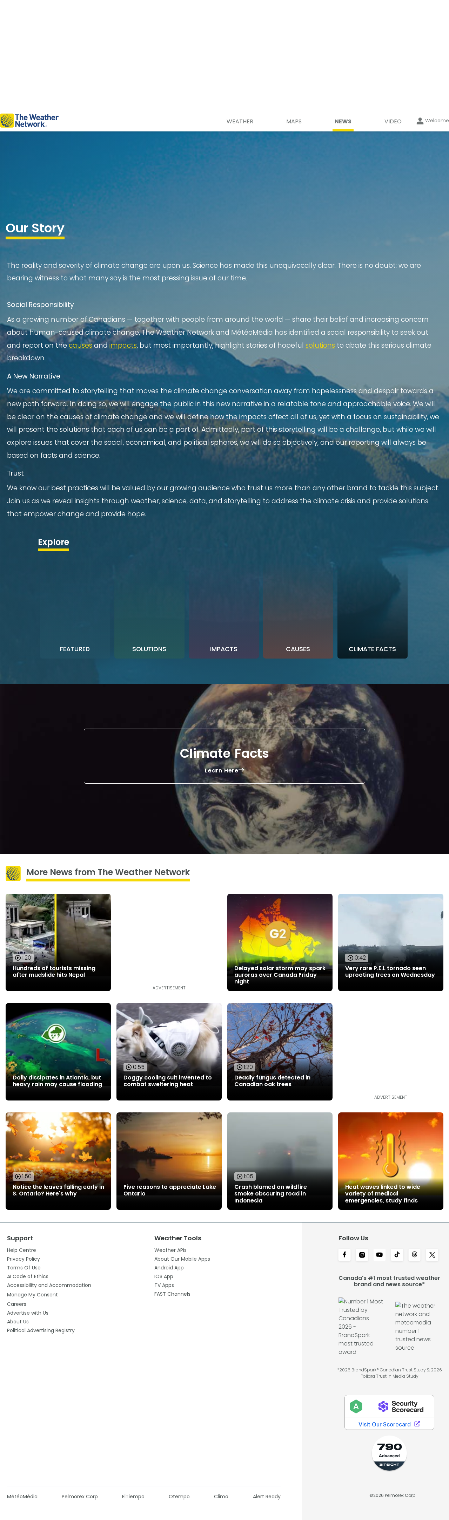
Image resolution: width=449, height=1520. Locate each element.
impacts (123, 345)
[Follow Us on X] (432, 1255)
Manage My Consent (32, 1294)
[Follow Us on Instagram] (362, 1255)
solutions (320, 345)
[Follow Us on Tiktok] (397, 1255)
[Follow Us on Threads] (414, 1255)
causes (80, 345)
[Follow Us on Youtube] (379, 1255)
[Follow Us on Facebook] (344, 1255)
